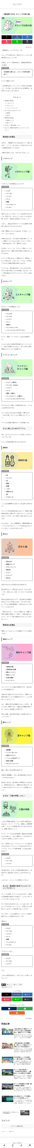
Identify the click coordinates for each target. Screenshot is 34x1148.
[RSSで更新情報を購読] (17, 1013)
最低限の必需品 (9, 100)
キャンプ (11, 984)
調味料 (8, 113)
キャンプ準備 (18, 984)
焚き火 (8, 115)
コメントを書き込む (17, 1126)
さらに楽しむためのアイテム (13, 110)
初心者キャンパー (7, 987)
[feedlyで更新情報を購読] (25, 1008)
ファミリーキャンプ (12, 108)
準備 (4, 984)
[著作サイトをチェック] (9, 1008)
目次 (14, 97)
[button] (27, 42)
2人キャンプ (10, 105)
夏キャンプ (10, 123)
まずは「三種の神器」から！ (13, 125)
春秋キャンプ (10, 120)
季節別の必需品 (9, 118)
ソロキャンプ (10, 103)
